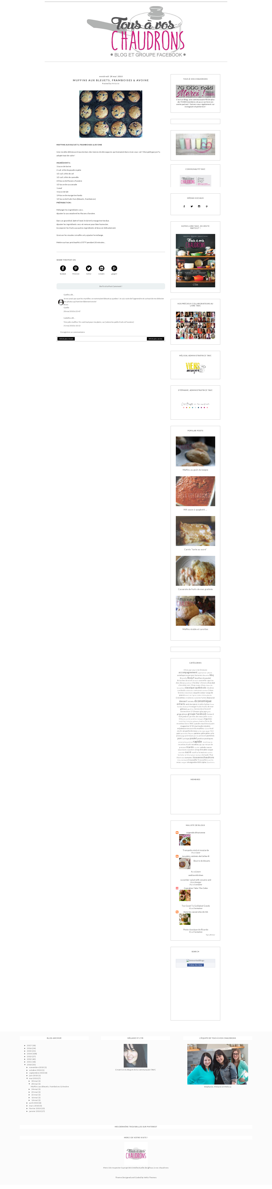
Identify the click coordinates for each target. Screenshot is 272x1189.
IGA (180, 716)
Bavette (206, 675)
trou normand (182, 760)
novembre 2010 (36, 1067)
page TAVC (210, 731)
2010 (29, 1064)
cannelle (202, 680)
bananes (199, 675)
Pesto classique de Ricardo (195, 930)
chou (203, 685)
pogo (183, 736)
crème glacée (206, 695)
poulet (193, 738)
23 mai (34, 1092)
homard (210, 714)
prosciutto (182, 742)
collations (189, 690)
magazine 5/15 (187, 726)
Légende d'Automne (195, 832)
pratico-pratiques (205, 738)
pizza (178, 736)
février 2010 (35, 1108)
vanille (210, 760)
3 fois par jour (190, 670)
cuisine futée (200, 698)
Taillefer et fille (184, 755)
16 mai (34, 1097)
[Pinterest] (207, 206)
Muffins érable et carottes (195, 629)
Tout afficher (210, 935)
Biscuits (183, 678)
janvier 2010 (35, 1111)
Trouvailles (203, 760)
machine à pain (208, 723)
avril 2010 (34, 1103)
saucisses (182, 750)
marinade (198, 726)
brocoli (189, 680)
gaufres (191, 709)
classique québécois (195, 687)
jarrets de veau (196, 716)
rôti (198, 747)
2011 (29, 1062)
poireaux (189, 736)
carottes (188, 683)
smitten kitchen (195, 875)
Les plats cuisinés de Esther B (196, 856)
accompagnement (188, 672)
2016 (29, 1048)
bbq (212, 675)
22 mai (34, 1094)
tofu (182, 758)
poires (196, 736)
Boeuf (190, 678)
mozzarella (192, 728)
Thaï (211, 755)
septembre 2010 (37, 1073)
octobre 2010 (35, 1070)
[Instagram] (199, 206)
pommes (211, 735)
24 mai (34, 1089)
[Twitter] (192, 206)
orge (203, 731)
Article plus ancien (155, 339)
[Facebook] (184, 206)
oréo (199, 731)
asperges (190, 675)
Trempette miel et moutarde (196, 850)
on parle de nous (190, 731)
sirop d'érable (201, 749)
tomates (188, 757)
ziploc (204, 762)
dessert (183, 701)
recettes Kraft (184, 744)
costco (205, 690)
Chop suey (195, 685)
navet (206, 728)
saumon (190, 750)
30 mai (34, 1081)
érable (201, 704)
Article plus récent (66, 339)
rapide (197, 741)
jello (205, 716)
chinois (203, 683)
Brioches (181, 680)
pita (212, 733)
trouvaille (192, 760)
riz (195, 747)
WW (199, 762)
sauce (209, 747)
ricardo (190, 747)
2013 (29, 1056)
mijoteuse (182, 728)
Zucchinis (210, 762)
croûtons (189, 698)
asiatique (181, 675)
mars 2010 (34, 1106)
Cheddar (196, 683)
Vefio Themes (150, 1177)
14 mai (34, 1100)
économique (203, 701)
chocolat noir (184, 685)
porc (180, 738)
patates (197, 733)
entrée (189, 704)
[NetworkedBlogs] (195, 960)
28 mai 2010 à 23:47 (72, 311)
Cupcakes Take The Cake (196, 888)
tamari (193, 755)
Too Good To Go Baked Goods (196, 906)
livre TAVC (189, 723)
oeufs (179, 731)
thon (179, 757)
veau (178, 762)
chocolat (211, 683)
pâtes (207, 733)
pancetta (184, 733)
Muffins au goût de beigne (195, 470)
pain (178, 733)
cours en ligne (190, 695)
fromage (192, 707)
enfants (181, 704)
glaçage (203, 711)
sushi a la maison (199, 752)
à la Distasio (201, 670)
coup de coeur (199, 692)
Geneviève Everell (202, 709)
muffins (200, 728)
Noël (211, 728)
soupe (210, 749)
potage (186, 738)
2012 (29, 1059)
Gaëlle (66, 294)
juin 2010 (33, 1075)
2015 (29, 1051)
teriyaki (205, 755)
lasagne (201, 719)
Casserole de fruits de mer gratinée (195, 589)
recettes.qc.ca (197, 744)
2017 (29, 1045)
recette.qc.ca (207, 742)
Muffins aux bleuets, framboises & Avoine (50, 1086)
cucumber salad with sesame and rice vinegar (195, 881)
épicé (194, 704)
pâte (203, 733)
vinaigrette (192, 762)
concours (198, 690)
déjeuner (211, 698)
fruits (199, 707)
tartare (198, 755)
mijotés (206, 726)
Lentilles (182, 721)
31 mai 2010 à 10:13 (72, 325)
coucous (188, 693)
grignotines (182, 714)
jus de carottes (191, 719)
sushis (209, 752)
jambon (185, 716)
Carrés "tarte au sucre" (195, 549)
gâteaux (183, 709)
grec (209, 711)
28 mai (34, 1084)
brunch (195, 680)
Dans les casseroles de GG (196, 912)
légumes (208, 719)
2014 (29, 1053)
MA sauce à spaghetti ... (195, 510)
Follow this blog (195, 965)
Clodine (210, 688)
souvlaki (181, 752)
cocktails (181, 690)
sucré (188, 752)
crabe (199, 695)
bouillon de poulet (203, 678)
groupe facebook (197, 714)
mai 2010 (33, 1078)
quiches (190, 742)
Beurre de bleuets (202, 861)
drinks (191, 701)
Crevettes (180, 698)
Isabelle (67, 318)
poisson (202, 736)
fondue (185, 707)
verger (184, 762)
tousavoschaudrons (203, 757)
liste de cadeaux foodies (195, 721)
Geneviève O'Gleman (190, 711)
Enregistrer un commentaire (72, 332)
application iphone (205, 673)
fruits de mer (208, 707)
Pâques (191, 733)
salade (203, 747)
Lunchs (197, 723)
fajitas (207, 704)
